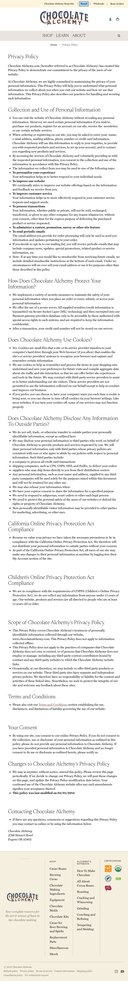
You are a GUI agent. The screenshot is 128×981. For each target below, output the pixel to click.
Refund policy (11, 971)
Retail (83, 3)
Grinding (83, 908)
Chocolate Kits (59, 916)
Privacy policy (27, 971)
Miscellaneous (59, 948)
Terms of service (44, 971)
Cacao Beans (58, 868)
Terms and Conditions (53, 704)
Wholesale (99, 3)
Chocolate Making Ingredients (57, 890)
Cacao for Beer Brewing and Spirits (59, 927)
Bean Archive (117, 3)
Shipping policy (84, 971)
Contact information (64, 971)
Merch (54, 954)
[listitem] (108, 869)
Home (53, 45)
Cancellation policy (13, 975)
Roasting (83, 892)
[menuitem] (47, 35)
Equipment (57, 900)
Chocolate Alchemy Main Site (59, 3)
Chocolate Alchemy (22, 967)
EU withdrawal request (36, 975)
